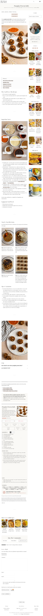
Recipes (6, 11)
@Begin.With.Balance (13, 493)
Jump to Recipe (14, 14)
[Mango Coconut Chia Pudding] (35, 196)
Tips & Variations (6, 87)
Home (3, 11)
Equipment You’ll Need (7, 84)
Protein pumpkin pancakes (8, 389)
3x (13, 432)
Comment (4, 557)
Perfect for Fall (13, 11)
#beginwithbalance (22, 493)
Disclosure (6, 610)
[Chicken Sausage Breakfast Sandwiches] (35, 164)
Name (3, 572)
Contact (36, 608)
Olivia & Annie (4, 409)
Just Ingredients (11, 183)
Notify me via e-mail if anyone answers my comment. (11, 587)
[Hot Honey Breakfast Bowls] (35, 180)
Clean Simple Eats (21, 181)
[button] (2, 418)
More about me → (35, 41)
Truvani (4, 183)
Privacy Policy (7, 608)
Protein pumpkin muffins (7, 388)
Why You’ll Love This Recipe (8, 80)
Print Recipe (14, 16)
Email (3, 576)
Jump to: (5, 78)
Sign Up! (18, 608)
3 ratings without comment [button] (17, 545)
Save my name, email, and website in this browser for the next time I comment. (14, 583)
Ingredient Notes (6, 82)
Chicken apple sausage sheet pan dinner (10, 391)
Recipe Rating (4, 553)
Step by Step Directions (7, 86)
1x (10, 432)
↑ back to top (21, 602)
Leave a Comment (36, 7)
